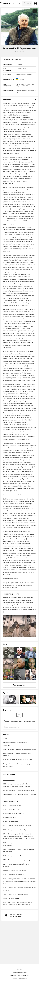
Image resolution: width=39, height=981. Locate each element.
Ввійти (35, 3)
